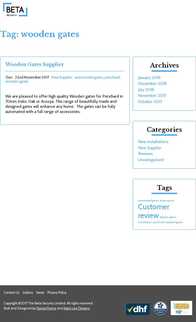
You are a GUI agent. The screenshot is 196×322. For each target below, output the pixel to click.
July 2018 (146, 89)
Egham (164, 217)
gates (172, 217)
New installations (153, 141)
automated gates (89, 77)
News (40, 292)
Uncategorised (151, 159)
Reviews (145, 153)
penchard (112, 77)
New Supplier (62, 77)
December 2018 (152, 83)
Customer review (153, 211)
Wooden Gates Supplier (34, 64)
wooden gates (17, 81)
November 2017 (152, 95)
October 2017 (150, 101)
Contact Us (11, 292)
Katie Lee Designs (77, 308)
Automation (167, 200)
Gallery (28, 292)
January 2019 (149, 77)
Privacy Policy (56, 292)
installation (145, 222)
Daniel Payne (46, 308)
